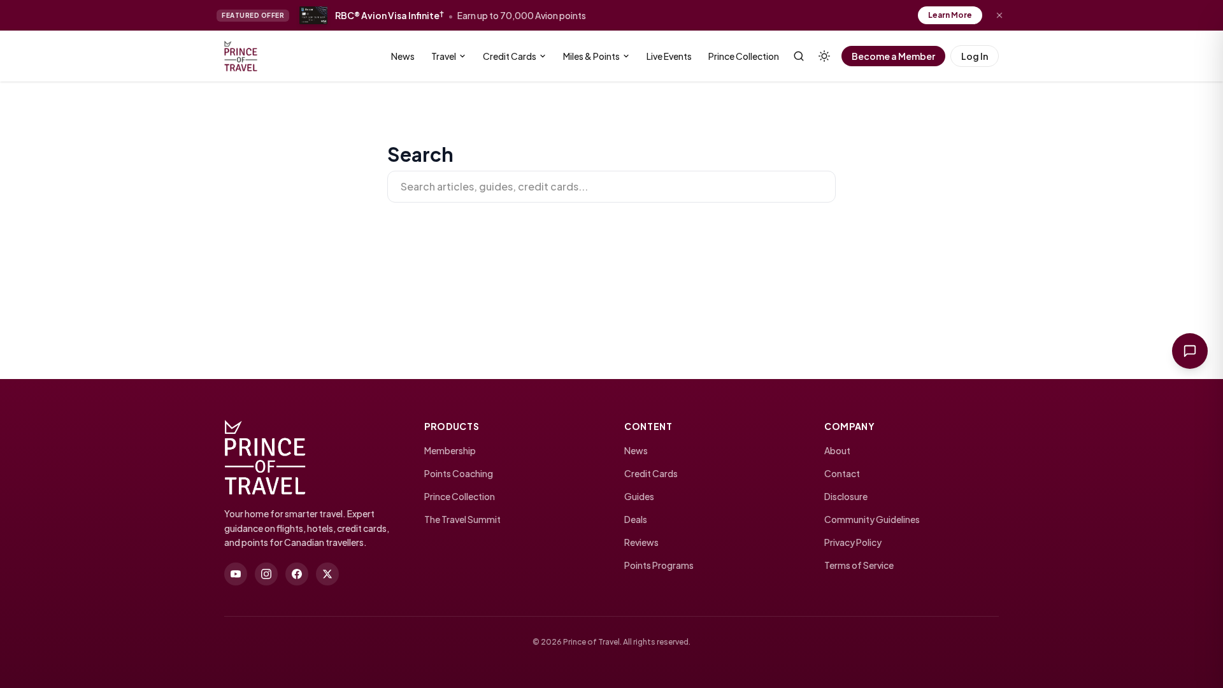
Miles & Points (591, 56)
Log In (974, 56)
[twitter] (327, 574)
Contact (842, 473)
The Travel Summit (462, 519)
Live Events (669, 56)
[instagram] (266, 574)
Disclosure (846, 496)
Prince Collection (743, 56)
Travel (443, 56)
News (403, 56)
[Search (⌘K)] (799, 56)
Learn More (950, 15)
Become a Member (893, 56)
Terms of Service (859, 565)
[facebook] (296, 574)
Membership (450, 450)
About (837, 450)
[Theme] (824, 56)
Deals (635, 519)
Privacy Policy (853, 542)
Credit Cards (509, 56)
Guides (639, 496)
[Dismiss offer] (999, 15)
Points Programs (659, 565)
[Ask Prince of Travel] (1190, 351)
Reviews (641, 542)
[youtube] (235, 574)
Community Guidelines (872, 519)
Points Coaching (458, 473)
